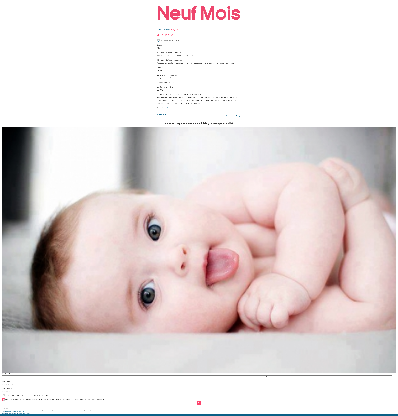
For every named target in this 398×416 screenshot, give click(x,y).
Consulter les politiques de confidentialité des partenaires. (16, 413)
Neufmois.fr (161, 115)
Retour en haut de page (233, 116)
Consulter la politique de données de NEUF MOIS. (14, 411)
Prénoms (167, 30)
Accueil (159, 30)
